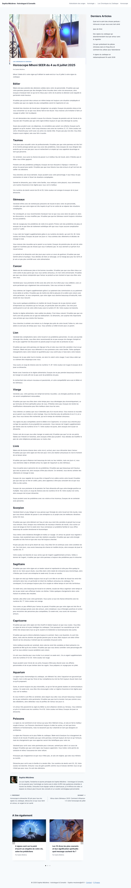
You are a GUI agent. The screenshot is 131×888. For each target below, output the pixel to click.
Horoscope (124, 3)
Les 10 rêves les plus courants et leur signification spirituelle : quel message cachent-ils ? (65, 849)
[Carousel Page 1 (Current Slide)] (46, 866)
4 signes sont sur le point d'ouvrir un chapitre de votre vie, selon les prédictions (29, 849)
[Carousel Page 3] (50, 866)
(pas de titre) (97, 29)
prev (13, 842)
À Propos (96, 882)
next (82, 842)
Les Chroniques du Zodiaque (108, 3)
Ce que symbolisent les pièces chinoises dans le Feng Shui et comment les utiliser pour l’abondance (106, 47)
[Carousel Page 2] (48, 866)
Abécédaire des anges (77, 3)
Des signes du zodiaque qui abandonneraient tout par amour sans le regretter (106, 36)
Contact (89, 882)
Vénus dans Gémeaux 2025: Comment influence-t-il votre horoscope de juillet (67, 798)
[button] (95, 3)
